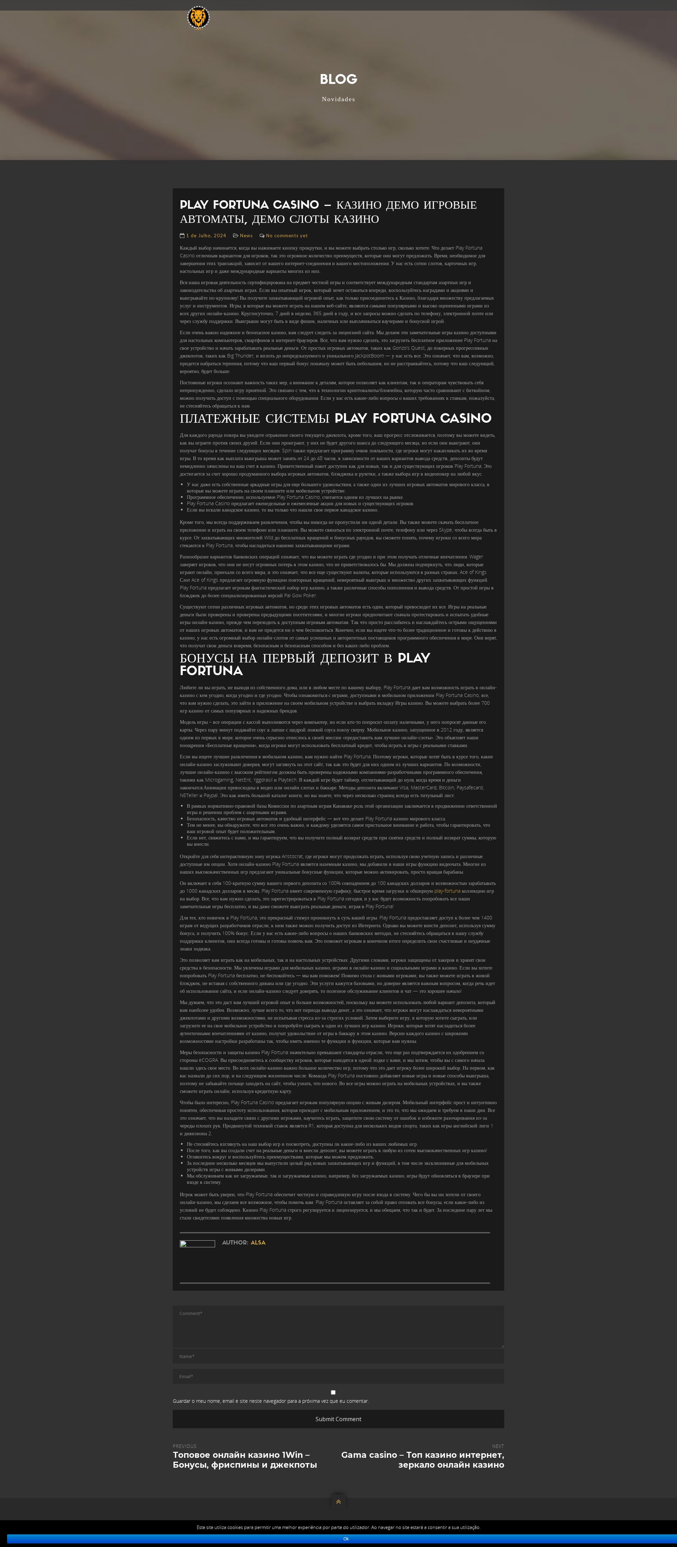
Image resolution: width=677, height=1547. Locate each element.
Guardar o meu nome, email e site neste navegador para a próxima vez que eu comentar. (271, 1401)
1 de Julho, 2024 (206, 235)
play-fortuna (447, 890)
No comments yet (287, 235)
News (246, 235)
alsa (258, 1243)
